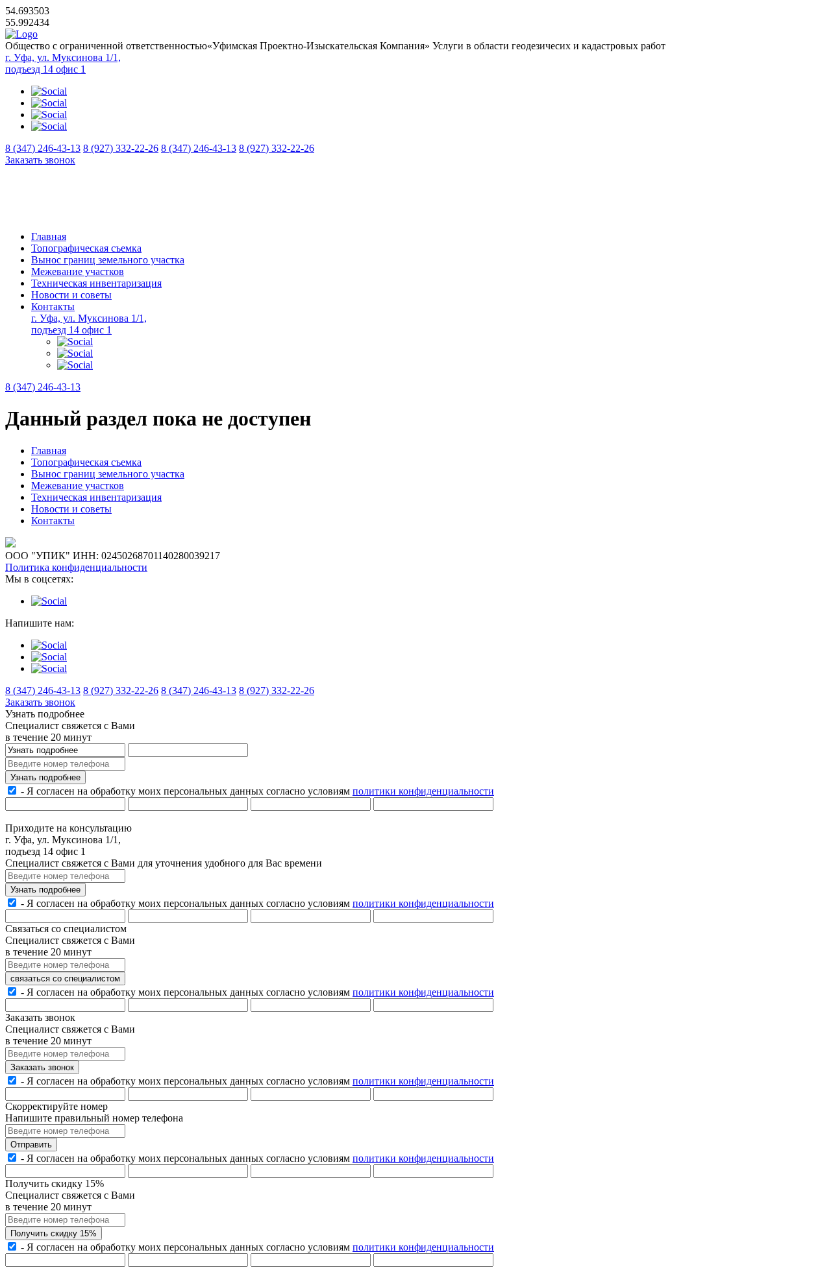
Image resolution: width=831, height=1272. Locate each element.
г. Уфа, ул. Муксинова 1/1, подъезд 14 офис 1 (63, 63)
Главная (48, 236)
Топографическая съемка (86, 248)
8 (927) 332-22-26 (120, 148)
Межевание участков (77, 271)
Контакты (53, 306)
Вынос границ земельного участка (107, 259)
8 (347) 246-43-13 (43, 148)
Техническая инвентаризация (96, 283)
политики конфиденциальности (423, 791)
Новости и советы (71, 294)
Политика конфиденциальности (76, 567)
